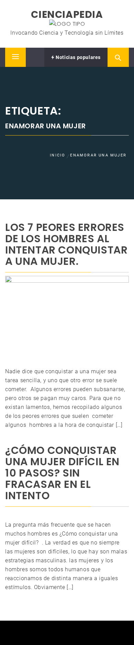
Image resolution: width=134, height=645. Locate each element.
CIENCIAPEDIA (67, 14)
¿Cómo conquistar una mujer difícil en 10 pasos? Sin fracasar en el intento (62, 473)
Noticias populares (78, 57)
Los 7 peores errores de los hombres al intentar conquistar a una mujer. (66, 244)
